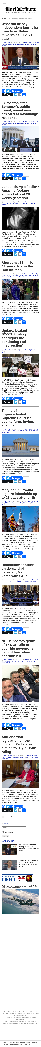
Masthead (13, 1013)
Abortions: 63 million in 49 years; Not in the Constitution (20, 266)
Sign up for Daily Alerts (26, 1013)
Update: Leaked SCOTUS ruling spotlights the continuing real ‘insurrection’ (14, 338)
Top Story (16, 430)
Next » (11, 817)
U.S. (14, 44)
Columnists (34, 274)
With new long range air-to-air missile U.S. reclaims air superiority (19, 887)
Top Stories (8, 44)
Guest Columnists (29, 275)
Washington (20, 44)
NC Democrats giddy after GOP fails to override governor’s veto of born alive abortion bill (18, 648)
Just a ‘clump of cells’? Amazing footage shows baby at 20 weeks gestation (20, 192)
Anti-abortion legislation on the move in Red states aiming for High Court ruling (19, 744)
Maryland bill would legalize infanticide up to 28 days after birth (19, 493)
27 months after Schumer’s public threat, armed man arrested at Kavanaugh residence (20, 110)
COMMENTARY (6, 275)
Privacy (5, 1013)
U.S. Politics (22, 277)
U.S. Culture (13, 277)
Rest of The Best (7, 757)
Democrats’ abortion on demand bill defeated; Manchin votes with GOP (18, 570)
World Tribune (6, 432)
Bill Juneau (26, 274)
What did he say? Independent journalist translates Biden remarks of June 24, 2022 (20, 31)
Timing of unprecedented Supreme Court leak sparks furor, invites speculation (18, 418)
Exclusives (27, 42)
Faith (21, 275)
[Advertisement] (20, 941)
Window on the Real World (12, 1011)
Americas (28, 660)
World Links (28, 44)
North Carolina (6, 661)
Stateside (8, 203)
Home (4, 19)
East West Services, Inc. (30, 1011)
